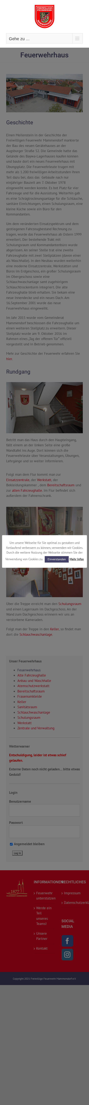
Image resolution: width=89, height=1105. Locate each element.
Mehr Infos (77, 559)
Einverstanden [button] (57, 559)
